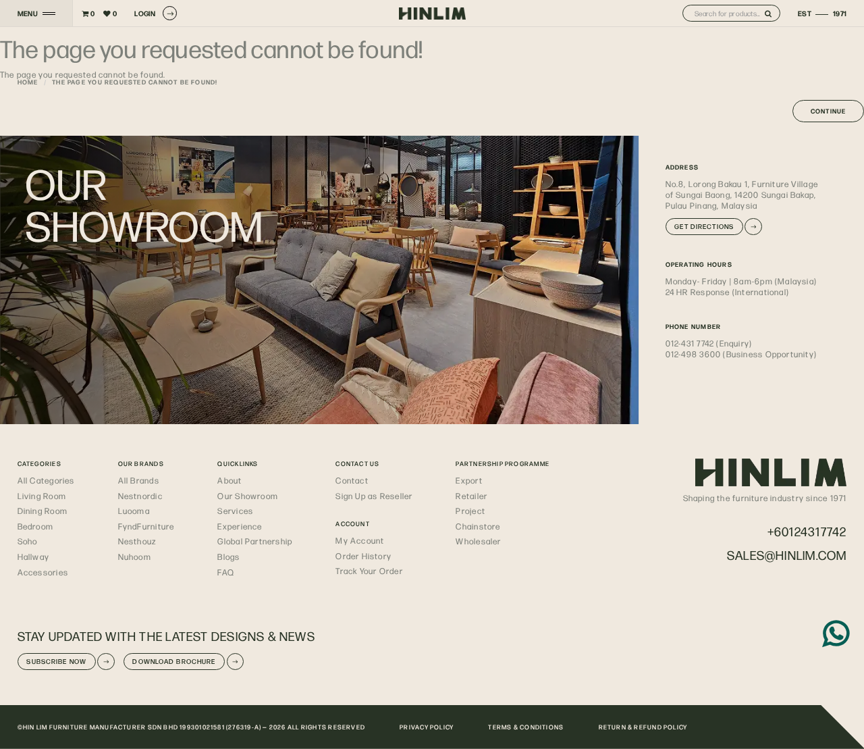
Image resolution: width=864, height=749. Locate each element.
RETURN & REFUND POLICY (643, 727)
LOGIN (144, 13)
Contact (352, 480)
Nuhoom (134, 556)
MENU (28, 13)
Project (470, 510)
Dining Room (43, 510)
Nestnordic (140, 495)
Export (469, 480)
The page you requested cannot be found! (134, 82)
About (229, 480)
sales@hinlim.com (786, 555)
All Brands (138, 480)
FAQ (225, 572)
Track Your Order (368, 570)
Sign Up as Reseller (373, 495)
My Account (359, 540)
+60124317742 (807, 531)
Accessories (43, 572)
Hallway (34, 556)
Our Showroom (247, 495)
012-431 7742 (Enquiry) (709, 343)
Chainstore (478, 526)
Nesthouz (137, 541)
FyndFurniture (146, 526)
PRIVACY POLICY (427, 727)
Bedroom (36, 526)
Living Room (42, 495)
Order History (363, 555)
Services (235, 510)
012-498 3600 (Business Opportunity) (741, 353)
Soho (28, 541)
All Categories (46, 480)
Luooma (134, 510)
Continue (828, 111)
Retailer (471, 495)
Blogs (228, 556)
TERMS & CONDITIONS (526, 727)
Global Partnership (254, 541)
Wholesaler (478, 541)
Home (28, 82)
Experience (239, 526)
